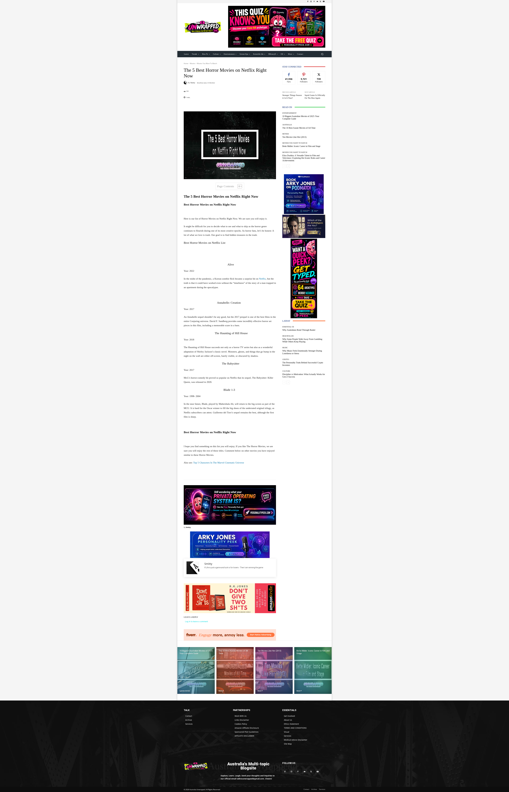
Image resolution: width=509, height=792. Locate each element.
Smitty (192, 83)
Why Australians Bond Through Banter (298, 330)
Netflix (262, 278)
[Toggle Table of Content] (238, 186)
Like (288, 73)
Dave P (221, 691)
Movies (192, 63)
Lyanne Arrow (185, 691)
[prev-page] (284, 166)
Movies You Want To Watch (207, 63)
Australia (287, 125)
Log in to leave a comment (196, 621)
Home (186, 63)
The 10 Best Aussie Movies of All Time (298, 128)
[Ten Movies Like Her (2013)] (274, 670)
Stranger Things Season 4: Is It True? (292, 96)
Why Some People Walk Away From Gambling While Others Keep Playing (302, 340)
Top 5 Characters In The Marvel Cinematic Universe (218, 462)
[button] (322, 54)
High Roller (288, 336)
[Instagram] (311, 1)
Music (285, 347)
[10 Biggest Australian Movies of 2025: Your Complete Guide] (196, 670)
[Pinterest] (314, 1)
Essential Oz (288, 327)
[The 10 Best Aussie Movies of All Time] (235, 670)
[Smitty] (186, 82)
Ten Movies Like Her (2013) (294, 137)
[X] (320, 1)
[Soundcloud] (317, 1)
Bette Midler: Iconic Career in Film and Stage (301, 146)
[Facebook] (307, 1)
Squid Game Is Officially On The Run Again (315, 96)
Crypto (285, 359)
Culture (286, 371)
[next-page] (288, 166)
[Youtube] (323, 1)
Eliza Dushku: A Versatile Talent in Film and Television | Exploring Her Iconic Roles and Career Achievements (303, 158)
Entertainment (289, 113)
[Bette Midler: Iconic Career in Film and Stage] (313, 670)
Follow (304, 73)
